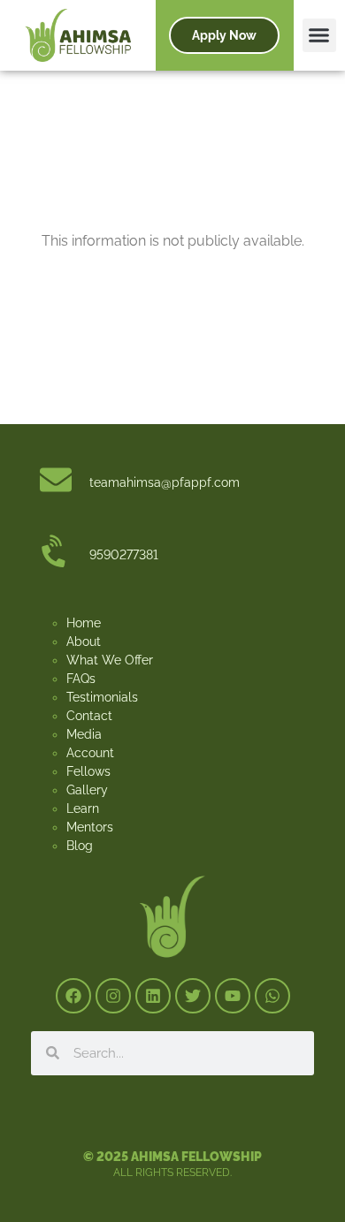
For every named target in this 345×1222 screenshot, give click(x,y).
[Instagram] (113, 995)
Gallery (87, 790)
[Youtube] (232, 995)
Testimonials (102, 697)
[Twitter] (193, 995)
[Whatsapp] (272, 995)
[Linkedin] (153, 995)
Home (83, 623)
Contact (89, 716)
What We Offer (109, 660)
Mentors (89, 827)
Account (90, 753)
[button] (319, 35)
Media (84, 734)
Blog (79, 846)
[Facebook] (73, 995)
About (83, 641)
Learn (82, 808)
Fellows (88, 771)
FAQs (81, 679)
